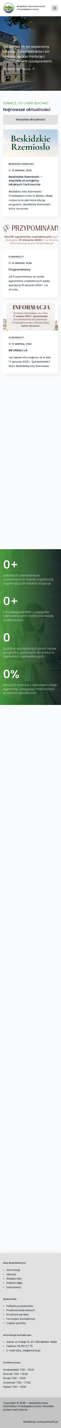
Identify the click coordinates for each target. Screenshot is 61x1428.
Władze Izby (14, 1279)
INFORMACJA (18, 350)
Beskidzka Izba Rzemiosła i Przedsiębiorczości (31, 8)
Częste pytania (16, 1323)
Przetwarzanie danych (20, 1310)
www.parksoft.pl (47, 1422)
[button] (19, 69)
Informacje (13, 1270)
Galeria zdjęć (14, 1283)
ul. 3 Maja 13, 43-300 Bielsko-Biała (36, 1342)
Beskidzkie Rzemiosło (21, 164)
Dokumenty (13, 1287)
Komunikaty (16, 256)
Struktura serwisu (17, 1314)
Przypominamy (19, 269)
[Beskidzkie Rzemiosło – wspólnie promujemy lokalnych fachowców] (30, 143)
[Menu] (54, 8)
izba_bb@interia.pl (28, 1350)
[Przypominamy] (30, 236)
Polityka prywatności (19, 1306)
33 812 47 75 (25, 1346)
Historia (11, 1274)
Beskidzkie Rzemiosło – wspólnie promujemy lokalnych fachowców (25, 180)
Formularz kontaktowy (20, 1319)
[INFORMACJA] (30, 316)
